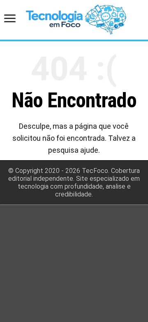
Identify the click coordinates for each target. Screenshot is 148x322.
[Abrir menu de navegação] (12, 19)
